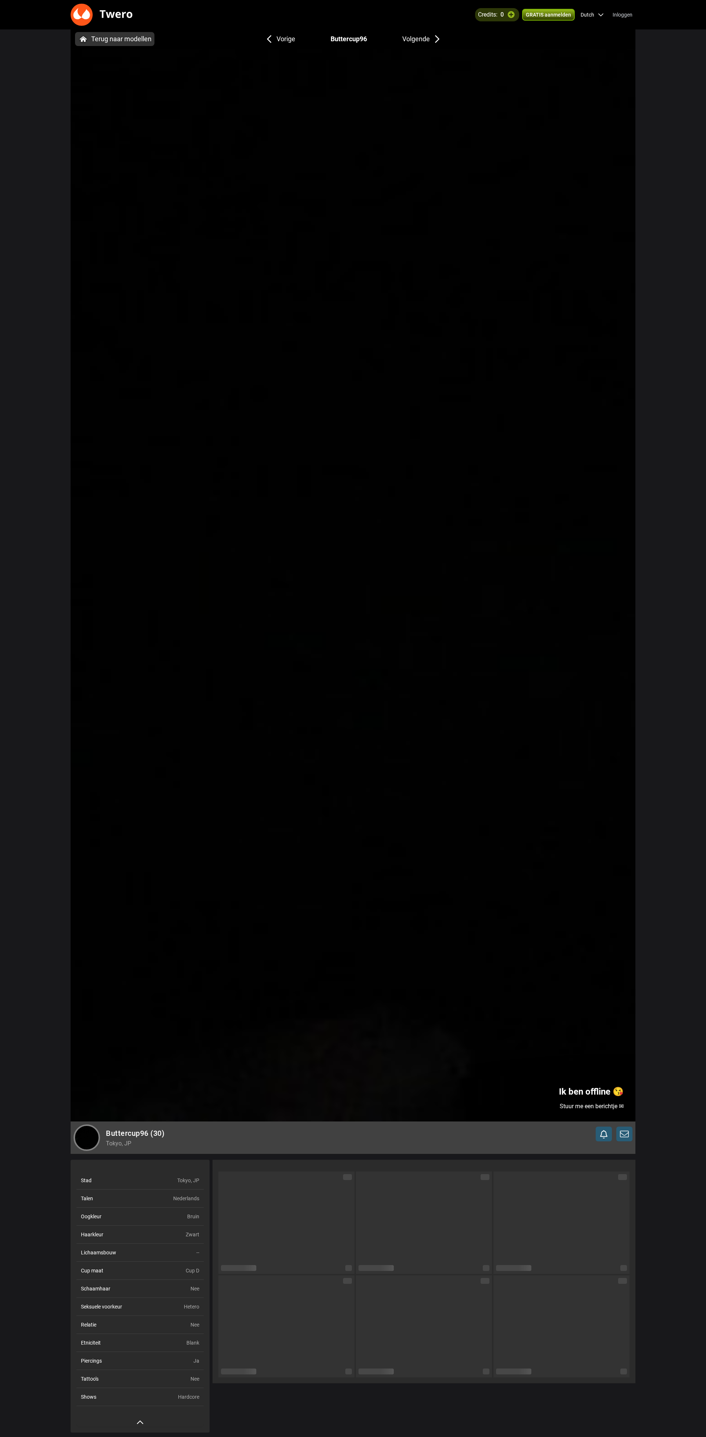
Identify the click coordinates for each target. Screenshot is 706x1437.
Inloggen (622, 15)
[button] (592, 14)
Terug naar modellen (121, 39)
